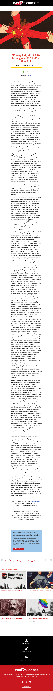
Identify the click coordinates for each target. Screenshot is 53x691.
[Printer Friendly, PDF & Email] (26, 72)
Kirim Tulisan (26, 652)
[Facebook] (22, 682)
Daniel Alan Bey (32, 65)
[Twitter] (26, 682)
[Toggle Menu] (38, 3)
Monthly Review (36, 501)
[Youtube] (30, 682)
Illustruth (28, 75)
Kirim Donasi (26, 643)
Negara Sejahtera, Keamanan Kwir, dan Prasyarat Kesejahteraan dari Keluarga (38, 619)
